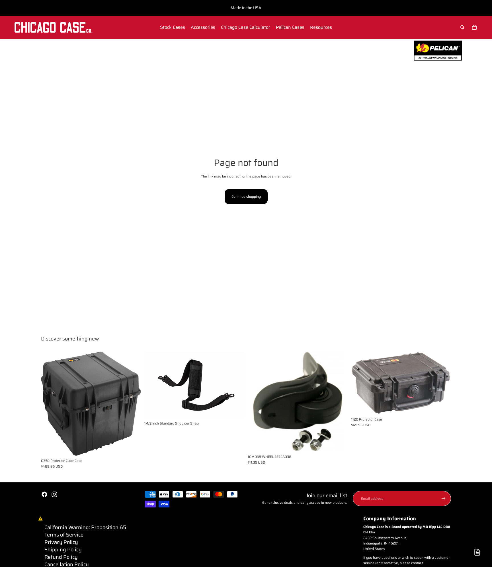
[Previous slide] (49, 403)
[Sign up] (443, 498)
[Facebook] (44, 494)
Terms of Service (63, 535)
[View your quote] (477, 552)
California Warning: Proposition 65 (85, 527)
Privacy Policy (61, 542)
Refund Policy (61, 557)
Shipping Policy (63, 550)
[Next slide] (132, 403)
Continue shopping (246, 196)
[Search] (462, 27)
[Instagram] (54, 494)
